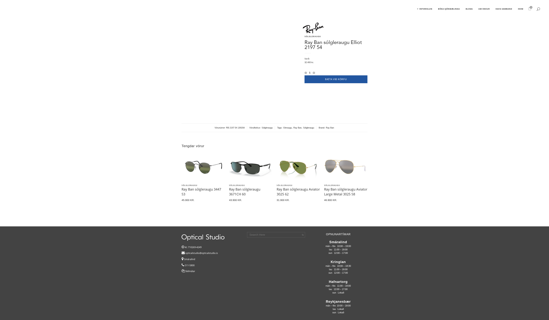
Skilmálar (190, 271)
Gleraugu (287, 127)
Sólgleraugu (313, 37)
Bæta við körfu (336, 79)
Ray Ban (297, 127)
